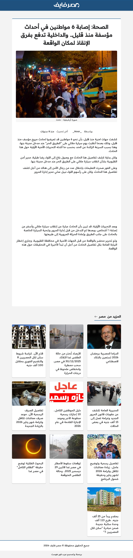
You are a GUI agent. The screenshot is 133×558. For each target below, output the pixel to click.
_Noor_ (77, 131)
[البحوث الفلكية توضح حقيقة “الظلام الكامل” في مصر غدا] (29, 458)
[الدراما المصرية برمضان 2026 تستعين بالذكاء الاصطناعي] (104, 350)
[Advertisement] (66, 199)
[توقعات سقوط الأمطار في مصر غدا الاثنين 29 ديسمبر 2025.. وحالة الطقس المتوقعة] (66, 458)
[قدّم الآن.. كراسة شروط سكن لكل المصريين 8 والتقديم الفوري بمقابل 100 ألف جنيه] (29, 350)
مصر (102, 316)
